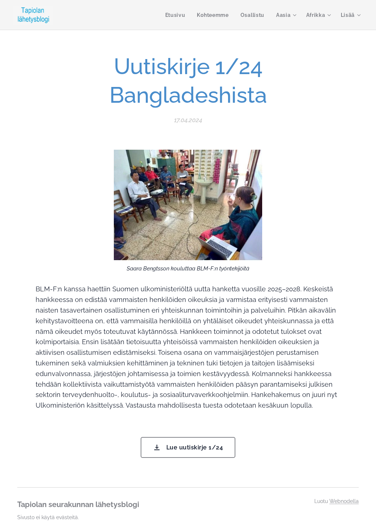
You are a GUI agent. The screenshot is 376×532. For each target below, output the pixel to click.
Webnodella (344, 501)
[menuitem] (177, 15)
